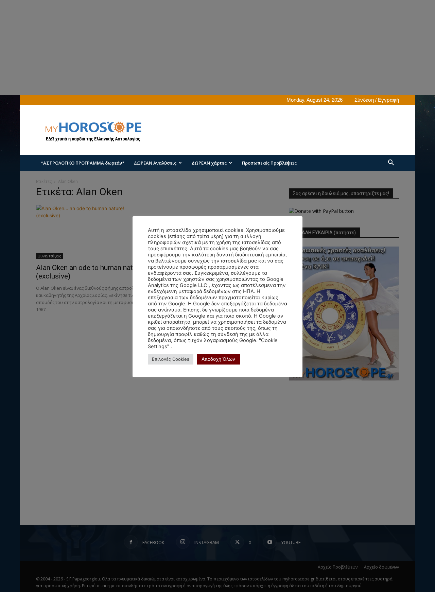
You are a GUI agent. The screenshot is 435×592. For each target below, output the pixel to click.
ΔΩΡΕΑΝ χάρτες (209, 163)
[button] (391, 163)
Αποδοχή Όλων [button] (218, 359)
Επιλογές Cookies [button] (170, 359)
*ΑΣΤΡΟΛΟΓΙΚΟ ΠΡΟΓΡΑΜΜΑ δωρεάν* (82, 163)
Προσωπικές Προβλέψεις (269, 163)
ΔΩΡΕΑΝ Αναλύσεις (155, 163)
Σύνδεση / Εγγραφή (376, 100)
